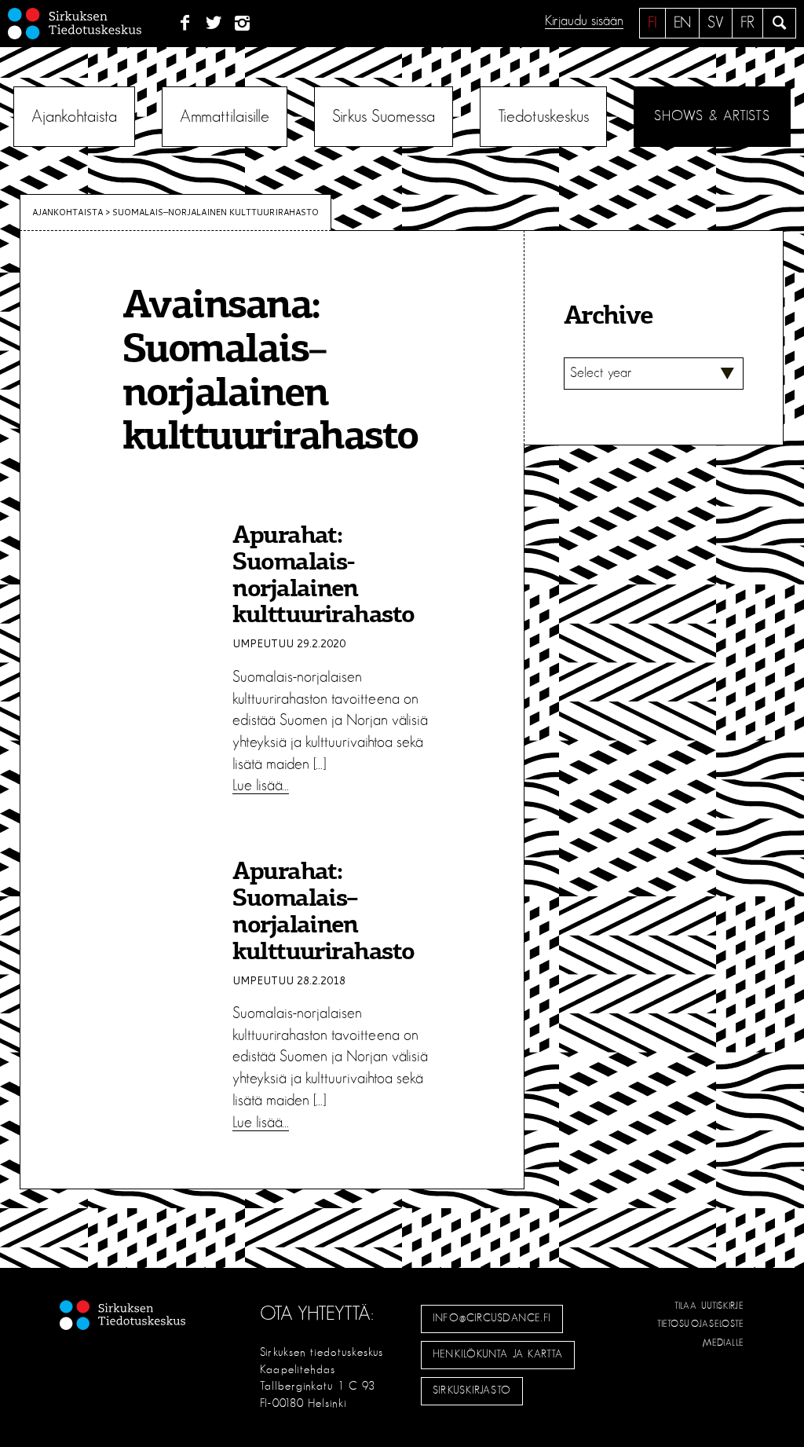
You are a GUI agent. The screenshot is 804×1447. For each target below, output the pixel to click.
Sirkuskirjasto (472, 1390)
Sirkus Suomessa (383, 116)
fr (747, 23)
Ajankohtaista (74, 116)
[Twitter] (214, 23)
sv (715, 23)
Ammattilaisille (224, 116)
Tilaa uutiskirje (709, 1305)
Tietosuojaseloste (700, 1323)
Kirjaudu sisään (584, 21)
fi (652, 23)
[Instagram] (243, 23)
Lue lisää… (260, 785)
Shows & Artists (711, 116)
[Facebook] (185, 23)
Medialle (724, 1342)
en (682, 23)
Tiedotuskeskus (543, 116)
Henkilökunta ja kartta (498, 1354)
